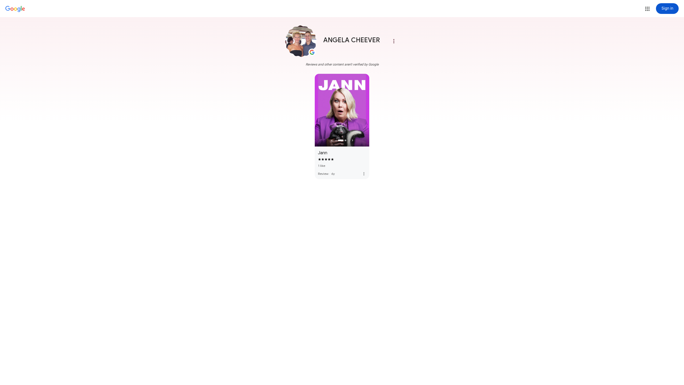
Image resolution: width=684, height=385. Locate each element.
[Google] (15, 9)
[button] (647, 8)
